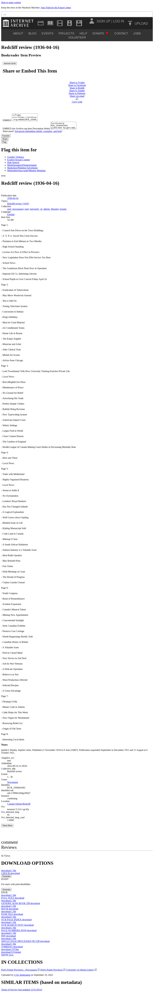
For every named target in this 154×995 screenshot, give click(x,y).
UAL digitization (22, 975)
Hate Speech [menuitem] (13, 162)
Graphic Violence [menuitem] (15, 157)
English (10, 214)
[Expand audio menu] (69, 23)
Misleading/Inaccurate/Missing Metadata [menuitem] (26, 170)
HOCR (9, 908)
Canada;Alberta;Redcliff (18, 804)
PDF (8, 936)
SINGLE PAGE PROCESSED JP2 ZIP (25, 941)
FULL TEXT (12, 898)
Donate (98, 33)
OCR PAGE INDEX (16, 919)
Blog (32, 33)
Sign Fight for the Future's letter (56, 7)
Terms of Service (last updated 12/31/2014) (21, 989)
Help (83, 33)
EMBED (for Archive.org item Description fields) (26, 128)
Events (47, 33)
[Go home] (19, 23)
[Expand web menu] (40, 23)
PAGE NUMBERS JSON (19, 930)
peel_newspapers (15, 209)
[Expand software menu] (79, 23)
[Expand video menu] (60, 23)
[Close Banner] (5, 14)
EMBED (7, 120)
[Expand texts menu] (50, 23)
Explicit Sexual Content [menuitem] (18, 159)
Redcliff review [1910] (18, 203)
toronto (63, 209)
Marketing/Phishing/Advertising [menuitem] (22, 168)
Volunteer (77, 37)
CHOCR (10, 873)
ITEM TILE (12, 914)
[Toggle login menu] (91, 21)
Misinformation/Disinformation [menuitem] (22, 165)
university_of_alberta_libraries (44, 209)
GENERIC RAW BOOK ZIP (20, 903)
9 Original (11, 952)
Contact (121, 33)
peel (27, 209)
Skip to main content (11, 2)
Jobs (137, 33)
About (18, 33)
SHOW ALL (7, 954)
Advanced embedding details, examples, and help (38, 131)
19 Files (10, 949)
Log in (118, 21)
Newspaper (12, 782)
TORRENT (12, 946)
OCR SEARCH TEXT (17, 925)
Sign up (103, 21)
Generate (6, 876)
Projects (66, 33)
